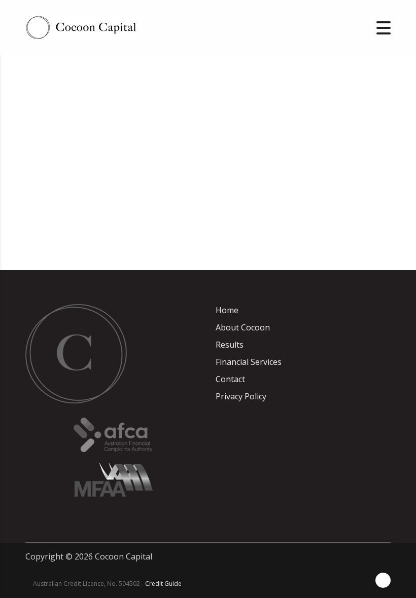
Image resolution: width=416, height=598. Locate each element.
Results (230, 344)
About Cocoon (243, 327)
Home (227, 310)
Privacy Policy (241, 396)
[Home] (81, 26)
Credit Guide (163, 583)
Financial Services (249, 361)
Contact (230, 379)
